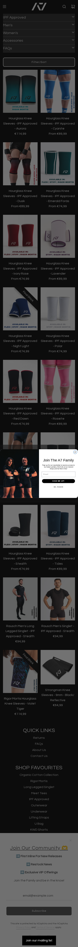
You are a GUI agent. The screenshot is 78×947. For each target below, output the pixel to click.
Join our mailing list (39, 940)
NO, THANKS (58, 487)
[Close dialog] (75, 452)
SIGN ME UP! (58, 481)
